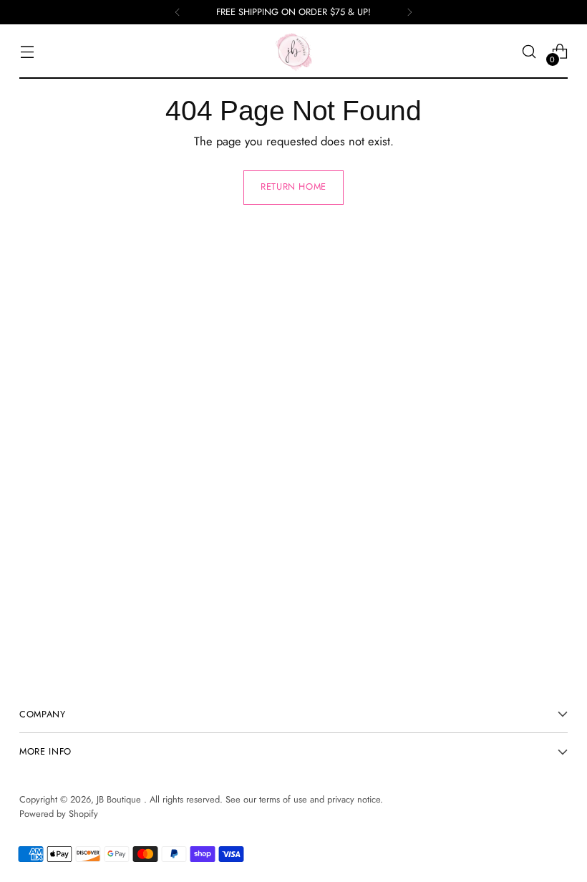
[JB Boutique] (293, 51)
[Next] (409, 12)
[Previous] (177, 12)
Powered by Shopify (58, 813)
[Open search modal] (529, 52)
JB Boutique (120, 799)
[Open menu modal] (27, 52)
